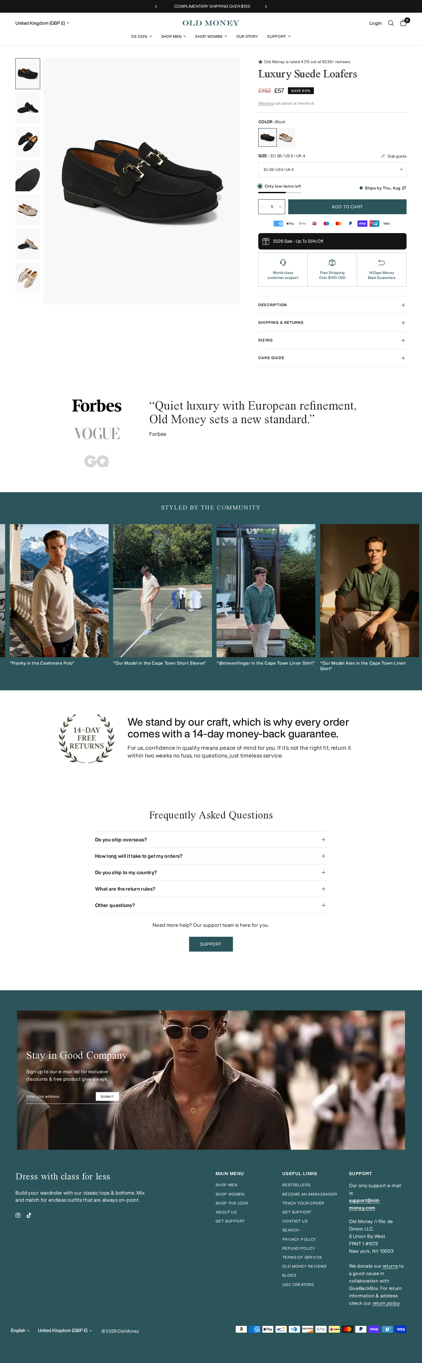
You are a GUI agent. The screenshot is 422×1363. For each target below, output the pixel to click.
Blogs (289, 1275)
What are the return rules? (125, 888)
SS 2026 (139, 36)
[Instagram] (17, 1215)
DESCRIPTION (272, 305)
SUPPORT (361, 1173)
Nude (285, 137)
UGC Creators (298, 1285)
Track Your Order (303, 1203)
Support (276, 36)
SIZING (265, 340)
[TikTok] (29, 1215)
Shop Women (208, 36)
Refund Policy (298, 1248)
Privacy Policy (299, 1239)
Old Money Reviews (304, 1266)
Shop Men (171, 36)
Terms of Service (302, 1257)
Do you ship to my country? (126, 872)
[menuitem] (142, 36)
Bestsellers (296, 1185)
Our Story (247, 36)
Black (267, 137)
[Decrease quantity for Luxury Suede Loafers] (263, 207)
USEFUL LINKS (300, 1173)
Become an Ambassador (309, 1194)
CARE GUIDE (271, 358)
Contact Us (295, 1221)
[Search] (391, 23)
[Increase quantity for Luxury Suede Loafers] (280, 207)
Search (290, 1230)
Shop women (230, 1194)
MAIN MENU (230, 1173)
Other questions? (115, 905)
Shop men (226, 1185)
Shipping (265, 103)
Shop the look (232, 1203)
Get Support (296, 1212)
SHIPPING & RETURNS (281, 322)
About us (226, 1212)
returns (390, 1266)
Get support (230, 1221)
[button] (211, 944)
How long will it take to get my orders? (139, 855)
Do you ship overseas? (121, 839)
